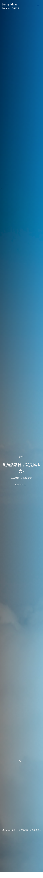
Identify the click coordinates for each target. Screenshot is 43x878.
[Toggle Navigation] (38, 4)
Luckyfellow (9, 4)
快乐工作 (21, 457)
